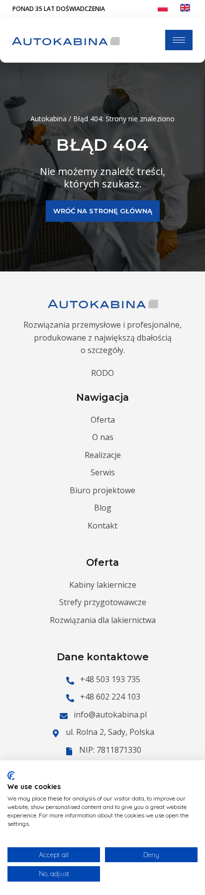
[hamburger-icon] (179, 40)
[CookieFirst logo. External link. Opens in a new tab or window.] (11, 775)
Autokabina (48, 118)
